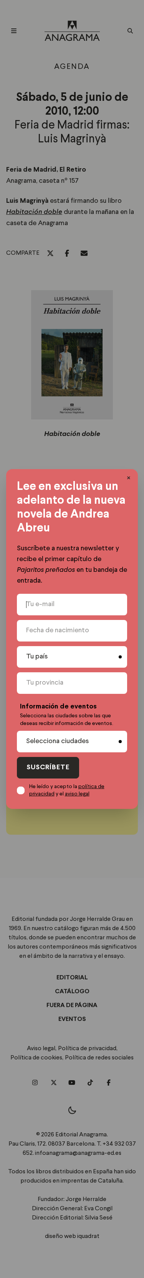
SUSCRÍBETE (48, 767)
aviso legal (77, 794)
